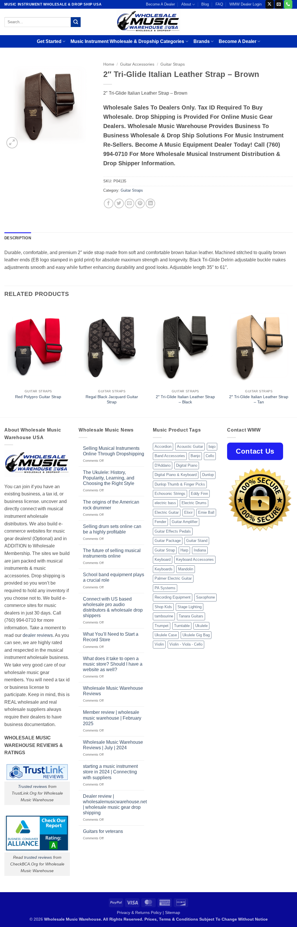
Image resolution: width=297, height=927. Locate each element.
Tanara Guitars (191, 616)
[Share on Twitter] (119, 203)
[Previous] (4, 360)
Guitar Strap (165, 550)
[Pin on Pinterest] (140, 203)
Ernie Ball (206, 512)
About (186, 4)
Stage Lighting (190, 607)
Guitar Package (168, 540)
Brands (201, 41)
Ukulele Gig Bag (196, 635)
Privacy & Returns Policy (139, 912)
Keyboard (163, 559)
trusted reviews (38, 857)
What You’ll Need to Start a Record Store (110, 637)
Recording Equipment (173, 597)
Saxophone (205, 597)
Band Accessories (170, 456)
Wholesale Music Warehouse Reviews (113, 691)
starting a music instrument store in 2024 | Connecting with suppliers (110, 772)
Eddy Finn (199, 493)
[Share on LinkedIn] (150, 203)
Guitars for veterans (103, 831)
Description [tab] (17, 238)
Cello (210, 456)
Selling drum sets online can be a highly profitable (112, 529)
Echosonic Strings (170, 493)
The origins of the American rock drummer (111, 505)
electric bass (165, 503)
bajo (212, 446)
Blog (205, 4)
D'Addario (163, 465)
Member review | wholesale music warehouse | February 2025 (112, 718)
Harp (184, 550)
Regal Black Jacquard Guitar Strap (112, 399)
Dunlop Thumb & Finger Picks (180, 484)
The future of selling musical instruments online (112, 553)
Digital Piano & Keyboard (176, 475)
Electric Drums (194, 503)
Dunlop (208, 475)
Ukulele (201, 626)
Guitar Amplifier (185, 522)
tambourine (164, 616)
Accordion (163, 446)
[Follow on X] (269, 4)
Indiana (200, 550)
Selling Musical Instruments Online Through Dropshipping (113, 451)
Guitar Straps (172, 64)
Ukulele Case (166, 635)
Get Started (49, 41)
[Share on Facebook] (108, 203)
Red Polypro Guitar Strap (38, 396)
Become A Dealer (160, 4)
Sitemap (172, 912)
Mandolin (185, 569)
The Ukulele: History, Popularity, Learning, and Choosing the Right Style (108, 478)
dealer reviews (38, 635)
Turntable (182, 626)
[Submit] (76, 22)
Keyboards (164, 569)
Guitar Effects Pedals (173, 531)
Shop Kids (163, 607)
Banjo (195, 456)
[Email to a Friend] (129, 203)
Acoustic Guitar (190, 446)
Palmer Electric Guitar (173, 578)
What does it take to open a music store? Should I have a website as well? (112, 664)
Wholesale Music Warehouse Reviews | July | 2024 (113, 745)
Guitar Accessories (137, 64)
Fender (160, 522)
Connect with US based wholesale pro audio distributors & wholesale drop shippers (113, 607)
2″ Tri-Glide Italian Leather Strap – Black (185, 399)
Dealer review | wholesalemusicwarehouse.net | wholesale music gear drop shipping (115, 804)
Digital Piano (186, 465)
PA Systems (165, 588)
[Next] (292, 360)
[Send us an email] (279, 4)
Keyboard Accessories (195, 559)
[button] (12, 142)
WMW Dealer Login (245, 4)
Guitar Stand (196, 540)
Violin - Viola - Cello (185, 644)
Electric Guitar (167, 512)
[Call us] (288, 4)
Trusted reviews (32, 786)
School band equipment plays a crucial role (113, 577)
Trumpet (162, 626)
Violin (159, 644)
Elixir (188, 512)
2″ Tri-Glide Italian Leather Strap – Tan (258, 399)
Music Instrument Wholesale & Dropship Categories (127, 41)
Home (108, 64)
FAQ (219, 4)
